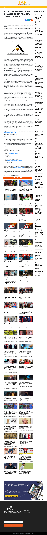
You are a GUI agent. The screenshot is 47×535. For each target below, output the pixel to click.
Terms (25, 508)
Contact (25, 513)
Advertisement (27, 512)
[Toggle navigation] (4, 7)
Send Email (8, 158)
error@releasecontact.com (19, 167)
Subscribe (13, 525)
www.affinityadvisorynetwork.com (10, 132)
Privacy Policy (27, 510)
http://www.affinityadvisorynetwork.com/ (14, 160)
